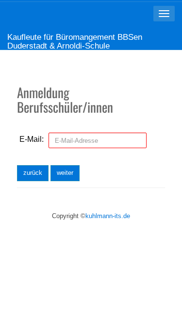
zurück (32, 172)
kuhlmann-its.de (107, 216)
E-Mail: (31, 139)
